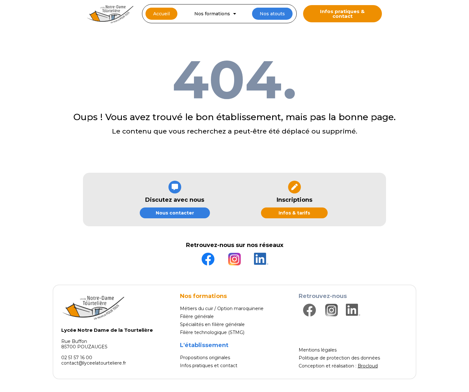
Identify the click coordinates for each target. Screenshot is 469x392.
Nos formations (212, 14)
